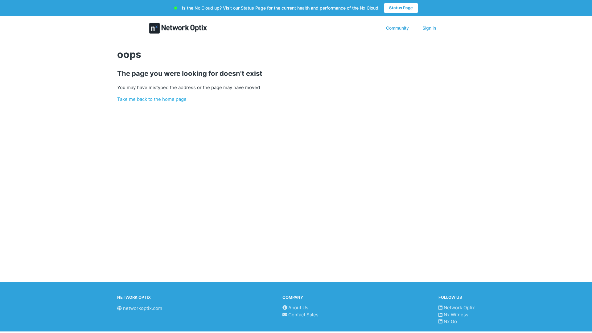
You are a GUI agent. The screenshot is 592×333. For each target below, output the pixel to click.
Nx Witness (455, 315)
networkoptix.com (142, 308)
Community (397, 28)
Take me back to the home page (152, 99)
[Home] (178, 28)
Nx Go (449, 321)
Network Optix (458, 307)
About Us (297, 307)
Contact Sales (303, 315)
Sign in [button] (429, 28)
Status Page (401, 7)
